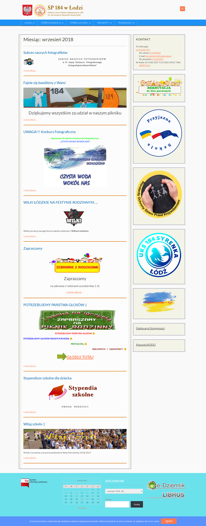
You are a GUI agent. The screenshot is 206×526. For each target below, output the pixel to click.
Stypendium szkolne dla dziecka (47, 378)
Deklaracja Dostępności (150, 328)
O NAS (28, 22)
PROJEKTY (103, 22)
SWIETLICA (144, 65)
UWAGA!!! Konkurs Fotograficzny (49, 132)
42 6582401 (155, 53)
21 (87, 499)
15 (93, 496)
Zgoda (168, 521)
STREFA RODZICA (51, 22)
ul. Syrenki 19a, (143, 50)
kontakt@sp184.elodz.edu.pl (158, 56)
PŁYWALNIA (124, 22)
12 (76, 496)
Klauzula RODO (146, 344)
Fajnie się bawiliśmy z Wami (44, 83)
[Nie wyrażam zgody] (202, 521)
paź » (84, 508)
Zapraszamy (32, 248)
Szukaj (108, 499)
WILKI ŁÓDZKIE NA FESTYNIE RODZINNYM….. (60, 202)
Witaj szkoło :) (34, 424)
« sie (79, 508)
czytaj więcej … (30, 70)
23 (98, 499)
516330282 (157, 59)
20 (82, 499)
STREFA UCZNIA (79, 22)
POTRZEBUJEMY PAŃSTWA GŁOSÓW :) (55, 305)
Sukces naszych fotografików (45, 52)
